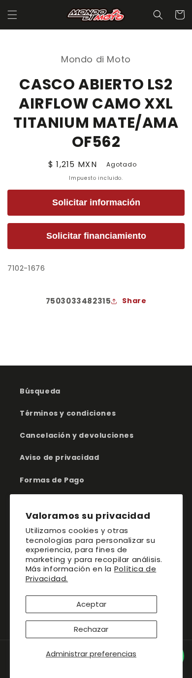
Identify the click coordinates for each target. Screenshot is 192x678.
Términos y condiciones (68, 413)
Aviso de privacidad (59, 457)
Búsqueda (40, 391)
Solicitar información (96, 202)
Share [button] (134, 301)
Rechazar (91, 629)
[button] (12, 15)
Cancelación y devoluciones (77, 435)
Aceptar (91, 604)
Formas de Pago (52, 480)
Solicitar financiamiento (96, 236)
